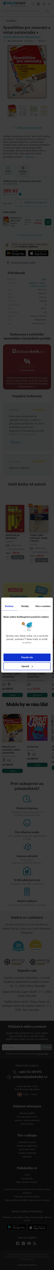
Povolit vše (27, 657)
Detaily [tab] (25, 606)
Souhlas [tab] (9, 606)
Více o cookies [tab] (43, 606)
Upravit (25, 666)
